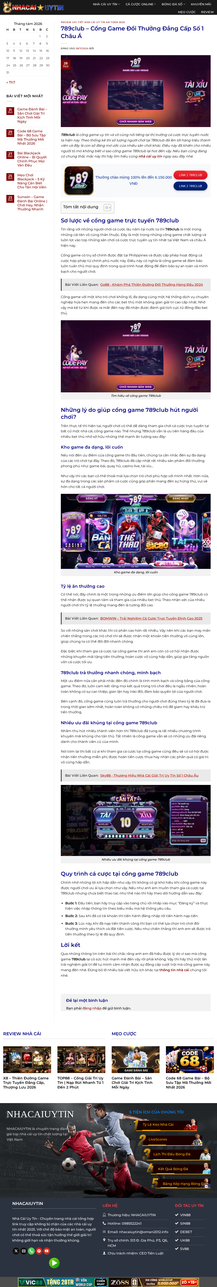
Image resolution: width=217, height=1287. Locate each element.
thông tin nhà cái (174, 970)
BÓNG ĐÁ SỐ (172, 4)
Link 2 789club (190, 186)
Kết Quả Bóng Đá (173, 1169)
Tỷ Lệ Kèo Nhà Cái (158, 1125)
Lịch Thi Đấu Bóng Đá (172, 1154)
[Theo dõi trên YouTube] (46, 1251)
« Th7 (10, 82)
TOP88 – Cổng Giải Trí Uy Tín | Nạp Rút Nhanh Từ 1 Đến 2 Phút (80, 1082)
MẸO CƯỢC (187, 12)
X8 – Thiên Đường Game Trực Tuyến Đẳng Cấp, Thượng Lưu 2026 (26, 1082)
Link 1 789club (190, 175)
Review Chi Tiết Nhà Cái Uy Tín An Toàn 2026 (93, 22)
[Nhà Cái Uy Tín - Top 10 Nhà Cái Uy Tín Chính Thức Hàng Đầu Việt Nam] (33, 7)
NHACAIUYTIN (40, 1114)
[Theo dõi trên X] (16, 1251)
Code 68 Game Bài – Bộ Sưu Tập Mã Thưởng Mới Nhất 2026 (31, 137)
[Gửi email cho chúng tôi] (23, 1251)
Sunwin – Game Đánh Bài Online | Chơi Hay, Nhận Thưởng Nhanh (32, 203)
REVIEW (207, 12)
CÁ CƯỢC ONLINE (139, 4)
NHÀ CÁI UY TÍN (105, 4)
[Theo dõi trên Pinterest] (39, 1251)
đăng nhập (92, 1008)
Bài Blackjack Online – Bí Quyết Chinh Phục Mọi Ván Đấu (32, 159)
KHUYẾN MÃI (201, 4)
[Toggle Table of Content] (105, 207)
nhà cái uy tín (150, 156)
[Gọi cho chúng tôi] (31, 1251)
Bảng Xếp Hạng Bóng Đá (184, 1184)
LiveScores (158, 1139)
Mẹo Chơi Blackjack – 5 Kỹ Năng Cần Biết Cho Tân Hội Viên (31, 181)
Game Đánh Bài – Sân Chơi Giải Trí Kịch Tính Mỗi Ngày (32, 115)
